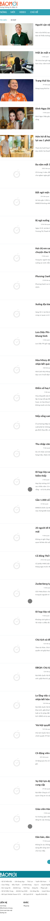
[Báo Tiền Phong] (38, 29)
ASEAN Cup (17, 888)
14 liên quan (44, 504)
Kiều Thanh (15, 885)
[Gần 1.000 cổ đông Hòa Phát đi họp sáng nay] (16, 509)
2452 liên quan (45, 560)
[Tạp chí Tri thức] (37, 197)
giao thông (5, 885)
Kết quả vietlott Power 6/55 (11, 894)
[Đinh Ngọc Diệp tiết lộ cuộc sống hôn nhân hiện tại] (16, 118)
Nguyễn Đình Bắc (41, 894)
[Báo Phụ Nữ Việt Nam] (39, 420)
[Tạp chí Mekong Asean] (36, 757)
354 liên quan (45, 196)
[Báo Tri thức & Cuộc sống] (38, 588)
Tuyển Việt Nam (41, 881)
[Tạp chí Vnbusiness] (38, 448)
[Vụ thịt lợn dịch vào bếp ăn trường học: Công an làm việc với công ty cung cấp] (16, 791)
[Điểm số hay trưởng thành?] (16, 398)
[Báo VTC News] (38, 672)
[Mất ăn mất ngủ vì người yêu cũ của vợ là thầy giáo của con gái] (16, 62)
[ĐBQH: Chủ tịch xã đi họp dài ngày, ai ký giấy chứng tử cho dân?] (16, 677)
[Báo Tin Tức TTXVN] (37, 225)
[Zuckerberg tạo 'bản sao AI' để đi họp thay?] (16, 593)
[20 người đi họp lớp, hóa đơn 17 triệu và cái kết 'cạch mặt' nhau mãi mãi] (16, 537)
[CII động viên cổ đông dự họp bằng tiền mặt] (16, 763)
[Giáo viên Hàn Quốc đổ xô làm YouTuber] (16, 819)
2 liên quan (45, 480)
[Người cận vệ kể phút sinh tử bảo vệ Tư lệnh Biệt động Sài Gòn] (16, 34)
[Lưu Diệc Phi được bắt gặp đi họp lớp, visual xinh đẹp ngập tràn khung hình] (16, 342)
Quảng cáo (3, 912)
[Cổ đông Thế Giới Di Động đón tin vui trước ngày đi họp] (16, 565)
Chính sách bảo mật (6, 910)
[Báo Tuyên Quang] (38, 392)
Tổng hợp (26, 906)
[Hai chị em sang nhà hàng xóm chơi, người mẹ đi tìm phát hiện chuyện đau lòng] (16, 258)
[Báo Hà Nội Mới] (38, 308)
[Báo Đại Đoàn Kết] (38, 703)
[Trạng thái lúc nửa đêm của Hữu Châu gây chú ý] (16, 90)
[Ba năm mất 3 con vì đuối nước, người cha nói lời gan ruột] (16, 174)
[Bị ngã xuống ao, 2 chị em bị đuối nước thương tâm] (16, 230)
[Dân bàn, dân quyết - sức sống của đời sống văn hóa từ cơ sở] (16, 846)
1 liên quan (45, 57)
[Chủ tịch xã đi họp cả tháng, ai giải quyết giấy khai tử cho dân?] (16, 649)
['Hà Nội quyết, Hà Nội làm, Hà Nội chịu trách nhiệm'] (16, 735)
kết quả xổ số (28, 894)
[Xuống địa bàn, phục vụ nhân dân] (16, 314)
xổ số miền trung (7, 891)
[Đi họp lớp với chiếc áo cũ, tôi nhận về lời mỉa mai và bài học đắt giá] (16, 621)
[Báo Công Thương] (38, 644)
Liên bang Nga (20, 881)
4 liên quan (45, 256)
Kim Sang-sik (6, 888)
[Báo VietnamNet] (37, 57)
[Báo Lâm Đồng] (38, 368)
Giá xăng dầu (34, 891)
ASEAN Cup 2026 (21, 891)
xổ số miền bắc (7, 881)
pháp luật (44, 888)
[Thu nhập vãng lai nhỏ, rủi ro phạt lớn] (16, 453)
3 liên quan (46, 112)
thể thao (26, 888)
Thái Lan (30, 881)
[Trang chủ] (8, 4)
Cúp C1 (36, 885)
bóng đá (35, 888)
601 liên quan (44, 757)
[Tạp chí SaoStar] (38, 85)
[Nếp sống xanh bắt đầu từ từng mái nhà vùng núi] (16, 426)
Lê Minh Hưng (27, 885)
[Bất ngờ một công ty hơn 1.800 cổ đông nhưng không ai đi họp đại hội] (16, 202)
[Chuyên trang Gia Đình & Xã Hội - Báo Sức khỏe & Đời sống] (38, 144)
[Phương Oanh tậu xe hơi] (16, 286)
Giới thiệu (3, 906)
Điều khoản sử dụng (6, 908)
